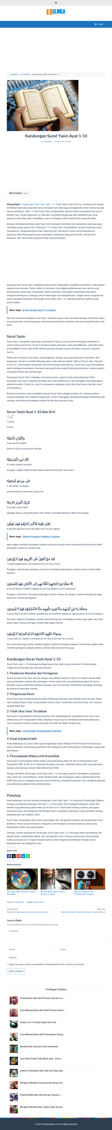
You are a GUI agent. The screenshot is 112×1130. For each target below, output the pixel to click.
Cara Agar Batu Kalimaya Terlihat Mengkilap (21, 892)
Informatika (19, 902)
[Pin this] (18, 856)
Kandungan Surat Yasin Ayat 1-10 (38, 204)
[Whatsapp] (28, 856)
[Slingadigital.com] (56, 11)
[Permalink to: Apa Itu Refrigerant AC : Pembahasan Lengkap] (89, 879)
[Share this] (9, 856)
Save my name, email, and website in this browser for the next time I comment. (46, 964)
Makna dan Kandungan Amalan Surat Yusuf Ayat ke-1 (28, 910)
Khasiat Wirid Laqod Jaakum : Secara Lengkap (53, 892)
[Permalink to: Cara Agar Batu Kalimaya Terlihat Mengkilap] (22, 879)
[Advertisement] (56, 49)
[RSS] (56, 3)
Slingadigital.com (51, 1124)
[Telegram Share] (23, 856)
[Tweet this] (14, 856)
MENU (100, 24)
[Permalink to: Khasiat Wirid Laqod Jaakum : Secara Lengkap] (56, 879)
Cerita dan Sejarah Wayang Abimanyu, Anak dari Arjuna (83, 910)
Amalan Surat (38, 902)
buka (25, 193)
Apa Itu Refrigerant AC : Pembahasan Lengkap (84, 892)
